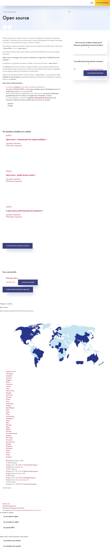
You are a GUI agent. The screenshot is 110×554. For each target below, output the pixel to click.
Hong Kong (9, 403)
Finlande (8, 397)
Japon (8, 412)
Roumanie (9, 440)
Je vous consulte (102, 3)
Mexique (9, 425)
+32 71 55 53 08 (20, 471)
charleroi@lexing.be (31, 471)
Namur (8, 480)
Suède (8, 450)
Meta (7, 423)
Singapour (9, 446)
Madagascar (9, 418)
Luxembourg (10, 416)
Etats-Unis (9, 395)
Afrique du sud (10, 371)
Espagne (8, 393)
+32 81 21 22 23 (20, 484)
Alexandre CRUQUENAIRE (15, 89)
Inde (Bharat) (10, 408)
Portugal (8, 435)
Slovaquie (9, 448)
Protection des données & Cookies (13, 508)
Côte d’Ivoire (10, 391)
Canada (8, 386)
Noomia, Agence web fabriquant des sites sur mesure (27, 510)
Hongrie (8, 405)
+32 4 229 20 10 (20, 478)
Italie (7, 410)
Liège (8, 473)
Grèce (8, 401)
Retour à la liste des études (10, 12)
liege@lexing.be (30, 478)
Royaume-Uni (10, 442)
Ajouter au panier (28, 282)
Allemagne (9, 373)
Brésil (8, 382)
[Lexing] (6, 3)
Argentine (9, 376)
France (8, 399)
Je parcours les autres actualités (17, 246)
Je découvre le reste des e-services (17, 289)
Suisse (8, 452)
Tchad (8, 455)
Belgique (9, 380)
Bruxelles (9, 460)
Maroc (8, 420)
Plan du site (6, 504)
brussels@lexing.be (31, 465)
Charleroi (9, 467)
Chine (8, 388)
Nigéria (8, 429)
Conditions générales (9, 506)
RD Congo (9, 438)
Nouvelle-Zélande (11, 433)
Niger (8, 427)
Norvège (8, 431)
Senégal (8, 444)
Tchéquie (9, 457)
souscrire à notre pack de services (39, 98)
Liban (8, 414)
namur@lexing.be (30, 484)
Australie (9, 378)
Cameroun (9, 384)
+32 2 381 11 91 (20, 465)
